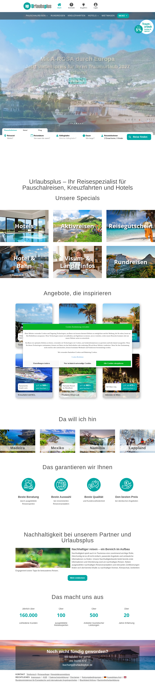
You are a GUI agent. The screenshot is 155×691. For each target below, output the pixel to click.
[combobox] (18, 138)
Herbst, (77, 62)
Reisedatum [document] (39, 136)
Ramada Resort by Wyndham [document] (69, 387)
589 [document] (44, 385)
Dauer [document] (88, 136)
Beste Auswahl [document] (61, 497)
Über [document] (61, 609)
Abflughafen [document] (64, 136)
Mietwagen (108, 16)
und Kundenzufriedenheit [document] (94, 501)
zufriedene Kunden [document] (28, 623)
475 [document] (131, 385)
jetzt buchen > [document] (42, 388)
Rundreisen (58, 16)
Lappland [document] (137, 448)
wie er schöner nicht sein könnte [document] (77, 69)
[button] (77, 70)
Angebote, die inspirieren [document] (77, 293)
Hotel (25, 130)
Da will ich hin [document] (77, 419)
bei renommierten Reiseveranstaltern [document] (61, 502)
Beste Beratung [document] (28, 497)
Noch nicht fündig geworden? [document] (77, 651)
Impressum (36, 677)
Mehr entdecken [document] (77, 578)
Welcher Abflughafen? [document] (67, 138)
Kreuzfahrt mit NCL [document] (26, 395)
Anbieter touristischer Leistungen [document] (94, 624)
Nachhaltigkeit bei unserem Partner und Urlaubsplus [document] (77, 538)
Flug (40, 130)
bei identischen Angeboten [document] (126, 501)
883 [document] (88, 385)
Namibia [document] (97, 448)
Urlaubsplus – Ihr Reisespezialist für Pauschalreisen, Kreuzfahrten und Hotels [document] (77, 185)
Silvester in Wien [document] (112, 395)
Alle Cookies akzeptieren (113, 363)
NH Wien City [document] (111, 387)
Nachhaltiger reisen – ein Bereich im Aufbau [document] (101, 549)
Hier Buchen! (77, 78)
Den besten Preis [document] (126, 497)
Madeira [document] (17, 448)
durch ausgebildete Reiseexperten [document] (28, 502)
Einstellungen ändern (41, 363)
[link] (34, 376)
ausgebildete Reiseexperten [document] (61, 624)
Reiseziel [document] (11, 136)
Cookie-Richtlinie (78, 357)
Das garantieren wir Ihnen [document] (77, 467)
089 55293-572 (77, 660)
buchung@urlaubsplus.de (77, 664)
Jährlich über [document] (28, 609)
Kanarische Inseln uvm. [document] (23, 387)
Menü (122, 16)
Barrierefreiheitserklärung (108, 680)
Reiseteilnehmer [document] (111, 136)
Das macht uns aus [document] (78, 597)
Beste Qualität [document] (93, 497)
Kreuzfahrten (76, 16)
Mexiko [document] (57, 448)
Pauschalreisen (36, 16)
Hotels (92, 16)
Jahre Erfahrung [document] (126, 623)
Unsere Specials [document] (77, 198)
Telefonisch (31, 674)
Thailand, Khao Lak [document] (70, 395)
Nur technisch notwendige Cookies (77, 363)
